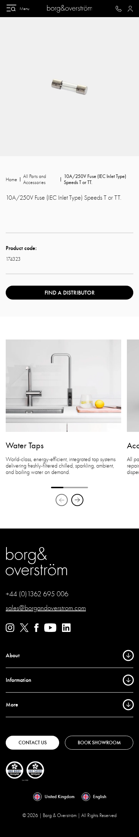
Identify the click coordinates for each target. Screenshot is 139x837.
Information (18, 680)
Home (11, 180)
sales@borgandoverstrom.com (46, 608)
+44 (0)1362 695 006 (37, 594)
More (12, 704)
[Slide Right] (77, 500)
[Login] (130, 9)
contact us (33, 743)
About (13, 655)
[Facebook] (36, 630)
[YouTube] (50, 630)
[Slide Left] (61, 500)
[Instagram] (10, 630)
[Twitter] (24, 630)
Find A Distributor (70, 292)
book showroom (99, 743)
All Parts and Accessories (34, 179)
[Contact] (118, 9)
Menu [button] (24, 8)
